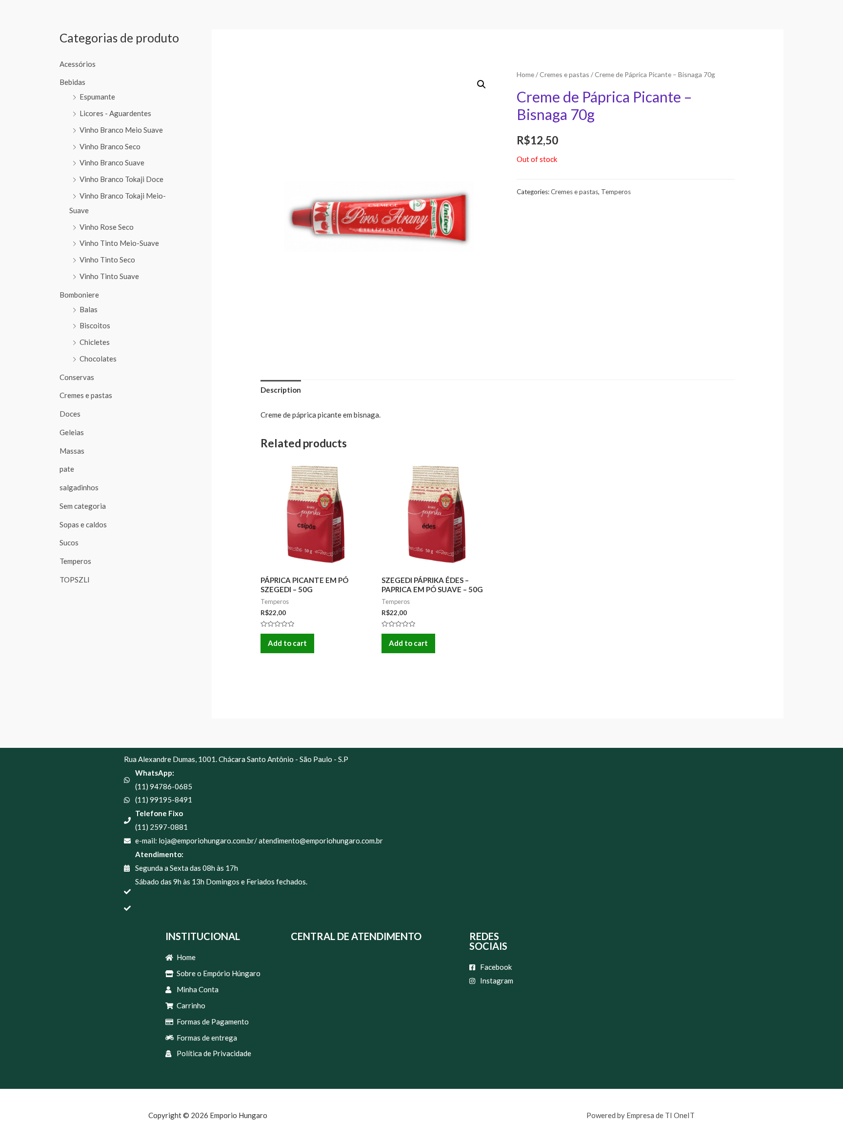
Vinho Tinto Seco (107, 259)
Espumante (97, 96)
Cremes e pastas (86, 395)
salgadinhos (79, 487)
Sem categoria (83, 505)
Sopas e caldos (83, 524)
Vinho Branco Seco (110, 146)
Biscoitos (95, 325)
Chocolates (98, 358)
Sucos (69, 542)
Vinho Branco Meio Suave (121, 129)
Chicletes (95, 342)
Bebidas (72, 82)
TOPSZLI (75, 579)
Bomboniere (79, 294)
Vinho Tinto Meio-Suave (119, 243)
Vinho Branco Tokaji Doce (121, 179)
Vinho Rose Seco (107, 226)
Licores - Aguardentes (115, 113)
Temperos (75, 561)
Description (281, 389)
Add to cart (287, 643)
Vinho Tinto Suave (109, 276)
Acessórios (78, 64)
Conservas (77, 377)
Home (525, 74)
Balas (89, 309)
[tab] (281, 390)
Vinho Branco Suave (112, 162)
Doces (70, 413)
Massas (72, 450)
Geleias (72, 432)
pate (67, 468)
